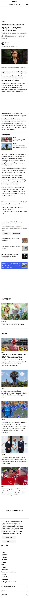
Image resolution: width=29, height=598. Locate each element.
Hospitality (4, 224)
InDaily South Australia (9, 582)
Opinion (4, 557)
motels (15, 224)
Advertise (4, 579)
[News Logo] (14, 4)
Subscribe (9, 537)
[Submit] (26, 594)
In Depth (4, 559)
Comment (16, 233)
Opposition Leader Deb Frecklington (11, 226)
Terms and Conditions (8, 572)
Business (4, 554)
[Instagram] (4, 545)
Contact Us (5, 577)
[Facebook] (2, 545)
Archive (3, 574)
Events (3, 562)
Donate (9, 541)
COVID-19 (12, 222)
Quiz (2, 564)
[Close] (26, 586)
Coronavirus (4, 222)
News (3, 552)
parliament (4, 228)
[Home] (14, 1)
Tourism (3, 230)
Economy (18, 222)
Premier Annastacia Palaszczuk (18, 228)
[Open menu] (27, 4)
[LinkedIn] (7, 545)
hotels (10, 224)
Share (6, 233)
